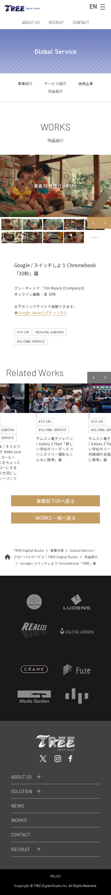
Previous (93, 223)
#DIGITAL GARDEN (49, 332)
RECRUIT (56, 22)
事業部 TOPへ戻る (55, 500)
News (17, 805)
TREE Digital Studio (29, 550)
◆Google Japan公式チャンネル (41, 312)
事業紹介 (25, 83)
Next (105, 223)
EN (93, 6)
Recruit (20, 849)
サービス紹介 (55, 83)
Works (19, 820)
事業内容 (57, 550)
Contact (21, 834)
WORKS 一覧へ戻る (55, 517)
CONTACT (81, 22)
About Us (21, 777)
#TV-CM (23, 332)
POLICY (55, 876)
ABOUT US (31, 22)
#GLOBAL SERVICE (31, 341)
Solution (21, 791)
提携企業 (85, 83)
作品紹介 (55, 91)
